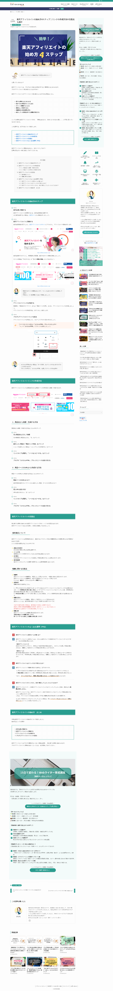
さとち (18, 916)
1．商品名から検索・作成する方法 (30, 167)
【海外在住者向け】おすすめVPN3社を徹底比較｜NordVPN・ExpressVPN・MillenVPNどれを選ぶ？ (91, 378)
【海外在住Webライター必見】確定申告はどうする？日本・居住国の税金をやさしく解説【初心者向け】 (90, 400)
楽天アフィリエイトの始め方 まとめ (29, 187)
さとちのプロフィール (91, 243)
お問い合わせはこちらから (91, 232)
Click (62, 8)
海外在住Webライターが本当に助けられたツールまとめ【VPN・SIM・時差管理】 (90, 372)
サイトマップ (66, 986)
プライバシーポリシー (41, 986)
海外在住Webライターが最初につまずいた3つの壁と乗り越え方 (91, 367)
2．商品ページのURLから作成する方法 (31, 169)
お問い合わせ (74, 986)
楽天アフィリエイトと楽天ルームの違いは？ (32, 181)
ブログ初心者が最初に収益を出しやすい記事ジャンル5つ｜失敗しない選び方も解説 (90, 358)
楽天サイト (32, 215)
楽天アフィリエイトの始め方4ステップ (27, 134)
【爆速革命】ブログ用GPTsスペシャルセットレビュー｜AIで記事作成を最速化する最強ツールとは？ (91, 353)
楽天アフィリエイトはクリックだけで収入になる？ (34, 183)
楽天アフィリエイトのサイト (37, 224)
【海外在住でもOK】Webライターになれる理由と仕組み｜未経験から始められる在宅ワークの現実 (91, 393)
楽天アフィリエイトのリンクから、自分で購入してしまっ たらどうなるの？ (40, 185)
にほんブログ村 (83, 420)
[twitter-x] (30, 921)
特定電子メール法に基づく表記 (55, 986)
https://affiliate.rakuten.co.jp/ (43, 252)
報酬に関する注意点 (26, 176)
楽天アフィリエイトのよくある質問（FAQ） (28, 140)
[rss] (100, 1)
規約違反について (26, 174)
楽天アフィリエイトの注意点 (24, 138)
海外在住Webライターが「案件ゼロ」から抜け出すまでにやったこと (90, 363)
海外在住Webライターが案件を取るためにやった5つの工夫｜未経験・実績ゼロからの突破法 (91, 387)
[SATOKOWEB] (17, 4)
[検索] (102, 1)
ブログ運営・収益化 (16, 24)
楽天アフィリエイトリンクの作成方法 (29, 165)
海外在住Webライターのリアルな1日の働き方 (91, 382)
